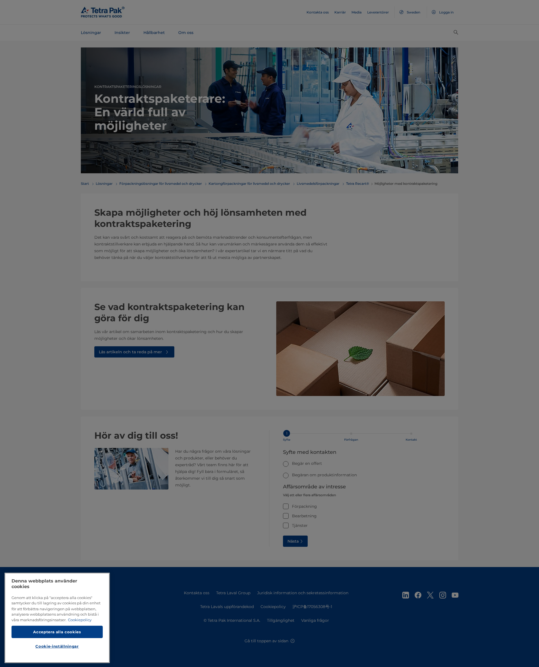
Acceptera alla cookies (57, 631)
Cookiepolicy (80, 620)
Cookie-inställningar (57, 646)
